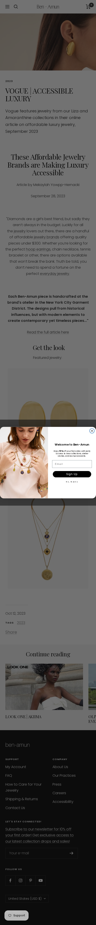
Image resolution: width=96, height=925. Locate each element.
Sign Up (72, 474)
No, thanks (72, 482)
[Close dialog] (92, 430)
